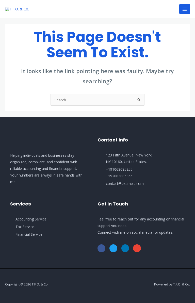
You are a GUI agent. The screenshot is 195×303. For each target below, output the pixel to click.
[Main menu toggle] (184, 9)
